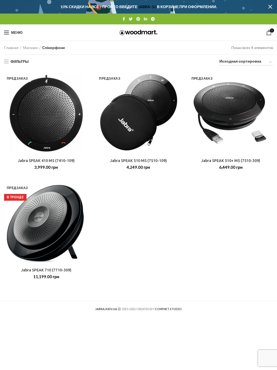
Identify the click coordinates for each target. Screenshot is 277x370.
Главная (11, 47)
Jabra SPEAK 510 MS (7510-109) (138, 160)
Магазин (30, 47)
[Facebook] (124, 18)
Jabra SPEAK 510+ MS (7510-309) (230, 160)
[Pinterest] (138, 18)
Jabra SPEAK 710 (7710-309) (46, 270)
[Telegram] (153, 18)
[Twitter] (130, 18)
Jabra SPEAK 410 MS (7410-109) (46, 160)
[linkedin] (145, 18)
